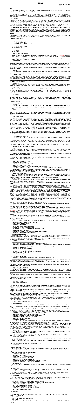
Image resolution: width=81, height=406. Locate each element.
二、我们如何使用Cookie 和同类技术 (19, 42)
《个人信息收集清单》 (60, 55)
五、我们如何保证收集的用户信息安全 (19, 46)
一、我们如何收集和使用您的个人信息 (19, 41)
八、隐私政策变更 (15, 50)
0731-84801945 (47, 394)
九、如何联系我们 (15, 51)
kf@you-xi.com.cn (14, 395)
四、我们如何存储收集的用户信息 (18, 45)
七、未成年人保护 (15, 49)
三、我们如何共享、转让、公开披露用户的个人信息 (22, 43)
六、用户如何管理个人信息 (17, 47)
